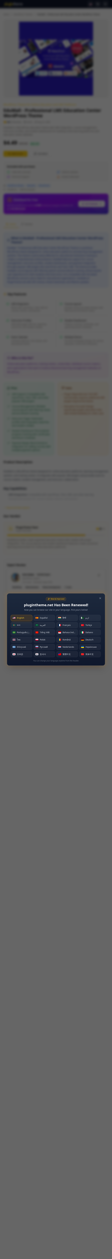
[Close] (100, 598)
